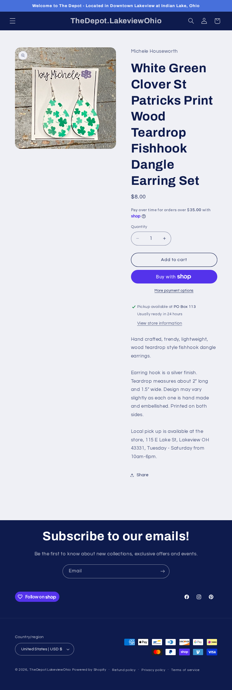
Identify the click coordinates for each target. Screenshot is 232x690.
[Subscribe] (162, 571)
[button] (12, 20)
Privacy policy (153, 670)
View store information (159, 323)
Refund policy (124, 670)
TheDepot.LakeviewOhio (50, 669)
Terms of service (185, 670)
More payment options (174, 291)
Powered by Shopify (89, 669)
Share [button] (143, 475)
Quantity (139, 227)
